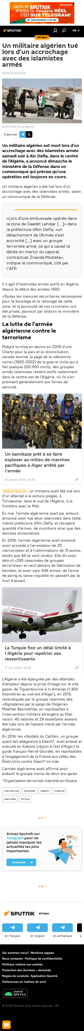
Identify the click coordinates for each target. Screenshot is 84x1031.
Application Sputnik (44, 976)
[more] (77, 479)
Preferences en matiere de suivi (24, 982)
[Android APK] (15, 994)
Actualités (29, 790)
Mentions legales (42, 953)
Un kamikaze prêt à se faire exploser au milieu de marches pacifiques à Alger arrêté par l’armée (37, 462)
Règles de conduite (15, 976)
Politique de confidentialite (43, 958)
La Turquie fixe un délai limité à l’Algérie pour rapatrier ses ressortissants (38, 653)
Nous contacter (12, 958)
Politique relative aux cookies (22, 964)
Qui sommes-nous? (15, 953)
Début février (14, 490)
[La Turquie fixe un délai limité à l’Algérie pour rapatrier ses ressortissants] (42, 614)
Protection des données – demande (26, 970)
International (11, 790)
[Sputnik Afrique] (13, 32)
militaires (59, 790)
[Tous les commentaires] (6, 1024)
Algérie (44, 790)
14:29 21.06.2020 (14, 73)
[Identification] (55, 30)
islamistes (10, 798)
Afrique (25, 798)
